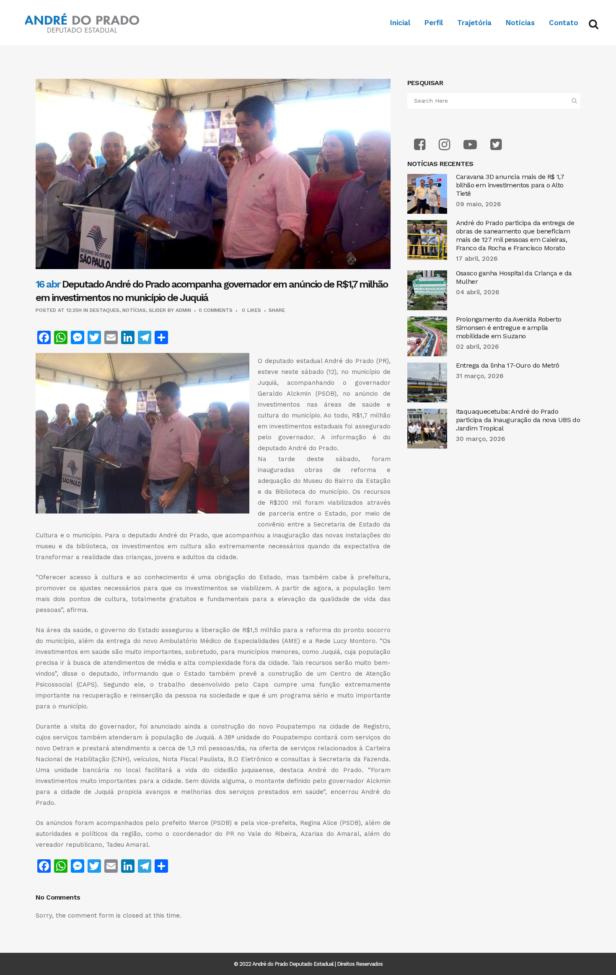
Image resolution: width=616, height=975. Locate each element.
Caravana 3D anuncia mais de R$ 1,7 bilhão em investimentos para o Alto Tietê (510, 185)
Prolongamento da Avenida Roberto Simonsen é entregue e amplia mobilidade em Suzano (509, 327)
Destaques (104, 310)
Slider (157, 310)
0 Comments (216, 310)
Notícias (134, 310)
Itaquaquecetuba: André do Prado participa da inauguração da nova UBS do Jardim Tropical (518, 419)
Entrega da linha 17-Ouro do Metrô (507, 365)
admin (183, 310)
